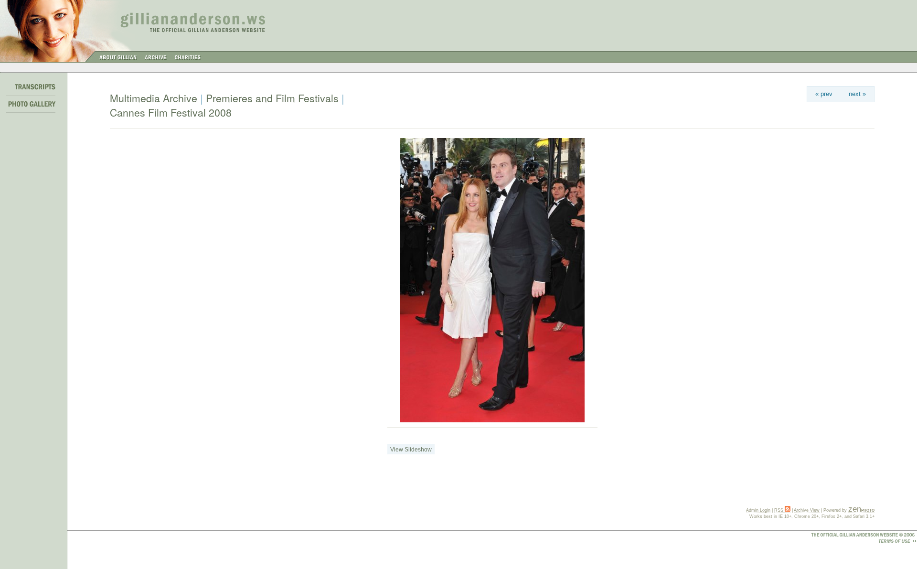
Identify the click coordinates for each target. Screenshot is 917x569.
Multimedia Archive (153, 98)
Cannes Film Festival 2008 (171, 112)
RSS (779, 510)
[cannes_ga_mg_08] (492, 420)
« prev (823, 93)
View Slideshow (411, 449)
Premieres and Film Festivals (272, 98)
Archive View (807, 510)
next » (857, 93)
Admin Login (758, 510)
